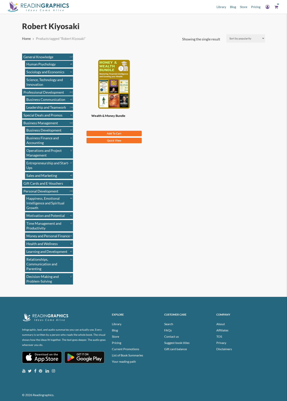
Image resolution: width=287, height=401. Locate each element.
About (220, 324)
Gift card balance (175, 349)
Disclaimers (224, 349)
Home (26, 39)
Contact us (171, 336)
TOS (219, 336)
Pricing (116, 343)
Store (115, 336)
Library (116, 324)
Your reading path (124, 361)
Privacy (221, 343)
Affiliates (222, 330)
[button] (114, 133)
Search (168, 324)
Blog (115, 330)
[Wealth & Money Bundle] (114, 84)
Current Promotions (125, 349)
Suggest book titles (177, 343)
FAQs (168, 330)
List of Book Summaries (127, 355)
